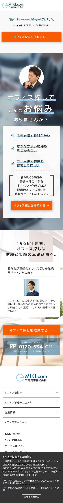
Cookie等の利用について (30, 468)
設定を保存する (31, 497)
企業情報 (10, 412)
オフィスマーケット (15, 422)
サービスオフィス (15, 446)
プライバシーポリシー (17, 452)
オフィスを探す (13, 392)
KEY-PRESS (13, 440)
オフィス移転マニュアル (18, 402)
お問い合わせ (13, 434)
